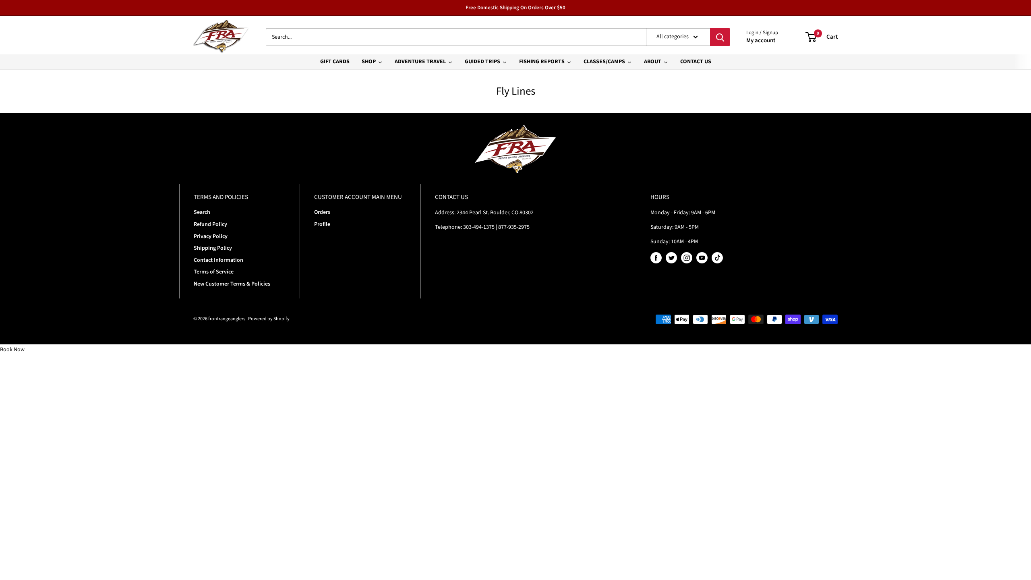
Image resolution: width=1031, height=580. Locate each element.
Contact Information (218, 260)
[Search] (720, 37)
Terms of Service (214, 272)
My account (760, 40)
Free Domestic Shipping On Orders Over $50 (515, 7)
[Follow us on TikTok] (717, 257)
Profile (322, 224)
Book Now (12, 350)
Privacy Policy (211, 236)
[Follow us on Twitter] (671, 257)
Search (202, 212)
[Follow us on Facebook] (656, 257)
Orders (322, 212)
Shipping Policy (213, 248)
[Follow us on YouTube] (702, 257)
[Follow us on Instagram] (686, 257)
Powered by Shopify (269, 318)
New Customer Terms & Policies (232, 284)
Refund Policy (210, 224)
